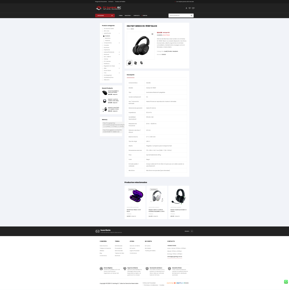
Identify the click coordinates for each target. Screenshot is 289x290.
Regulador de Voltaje (109, 66)
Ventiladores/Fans (108, 77)
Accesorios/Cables (109, 28)
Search (192, 16)
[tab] (130, 76)
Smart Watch (107, 70)
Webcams (106, 80)
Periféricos (106, 63)
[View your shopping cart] (193, 8)
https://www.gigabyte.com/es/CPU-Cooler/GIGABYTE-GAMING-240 (112, 131)
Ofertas (106, 59)
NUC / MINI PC (107, 56)
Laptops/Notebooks (109, 52)
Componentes (108, 43)
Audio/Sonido (168, 51)
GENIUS (132, 29)
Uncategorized (108, 75)
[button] (152, 34)
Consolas (106, 45)
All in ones (106, 31)
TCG (105, 73)
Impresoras (107, 50)
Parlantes (107, 40)
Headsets (175, 51)
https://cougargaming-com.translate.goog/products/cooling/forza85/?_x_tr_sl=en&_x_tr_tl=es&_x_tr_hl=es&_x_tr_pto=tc (117, 124)
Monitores (106, 54)
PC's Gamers (107, 61)
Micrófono (136, 207)
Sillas (105, 68)
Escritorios (106, 47)
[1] (189, 8)
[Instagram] (191, 231)
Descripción (130, 75)
